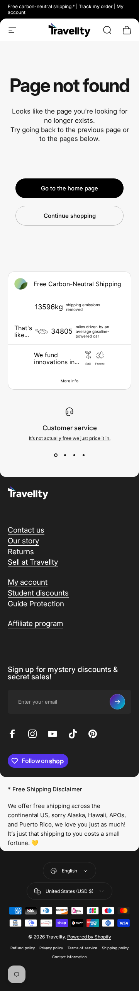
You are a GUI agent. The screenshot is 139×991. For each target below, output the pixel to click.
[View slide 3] (74, 455)
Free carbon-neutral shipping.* (41, 6)
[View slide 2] (65, 455)
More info (69, 380)
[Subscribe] (117, 701)
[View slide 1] (55, 455)
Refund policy (22, 948)
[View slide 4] (83, 455)
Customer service (69, 428)
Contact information (69, 957)
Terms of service (82, 948)
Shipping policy (115, 948)
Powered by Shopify (89, 937)
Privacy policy (51, 948)
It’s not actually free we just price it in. (69, 438)
